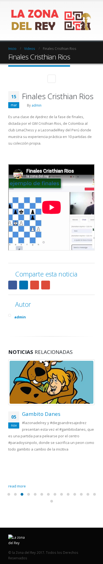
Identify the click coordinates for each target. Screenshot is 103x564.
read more (17, 486)
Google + (34, 285)
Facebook (12, 285)
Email (45, 285)
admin (36, 105)
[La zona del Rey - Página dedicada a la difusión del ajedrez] (51, 20)
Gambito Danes (41, 413)
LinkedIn (23, 285)
